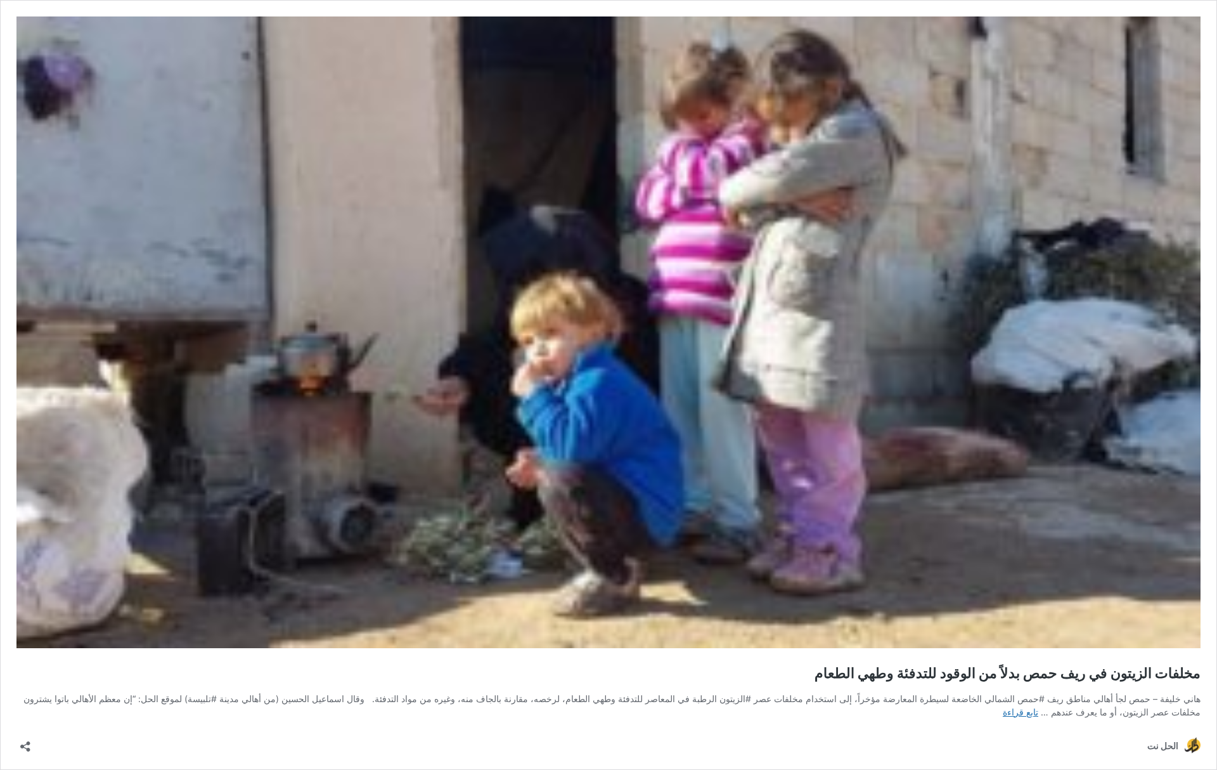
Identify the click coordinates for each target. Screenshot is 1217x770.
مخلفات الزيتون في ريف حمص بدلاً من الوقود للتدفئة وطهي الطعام (1008, 673)
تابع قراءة (1020, 712)
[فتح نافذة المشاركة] (25, 742)
